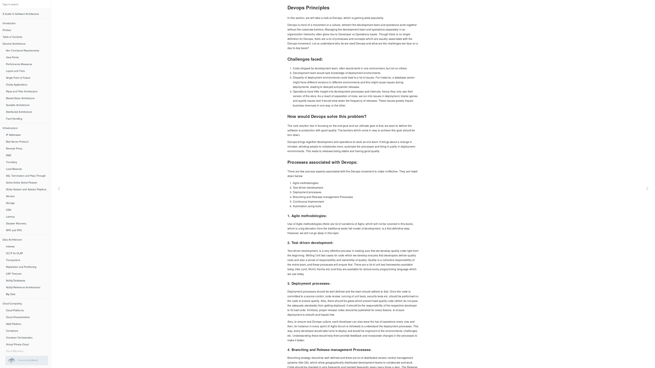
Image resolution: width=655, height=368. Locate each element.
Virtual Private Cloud (17, 344)
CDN (8, 209)
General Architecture (14, 43)
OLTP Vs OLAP (14, 253)
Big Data (11, 294)
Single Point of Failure (18, 77)
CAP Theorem (14, 273)
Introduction (9, 23)
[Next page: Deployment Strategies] (647, 188)
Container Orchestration (19, 337)
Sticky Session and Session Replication (27, 189)
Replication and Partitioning (21, 267)
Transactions (13, 260)
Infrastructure (10, 128)
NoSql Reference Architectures (23, 287)
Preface (7, 30)
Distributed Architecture (19, 111)
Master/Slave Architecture (20, 98)
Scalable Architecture (18, 105)
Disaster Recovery (16, 223)
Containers (12, 330)
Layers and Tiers (15, 71)
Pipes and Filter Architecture (22, 91)
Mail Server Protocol (17, 141)
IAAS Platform (13, 324)
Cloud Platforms (15, 310)
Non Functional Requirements (22, 50)
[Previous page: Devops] (59, 188)
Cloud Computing (12, 303)
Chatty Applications (16, 84)
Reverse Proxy (14, 148)
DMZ (8, 155)
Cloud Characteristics (18, 317)
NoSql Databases (15, 280)
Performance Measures (19, 64)
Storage (10, 203)
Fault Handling (14, 118)
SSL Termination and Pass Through (26, 175)
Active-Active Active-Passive (21, 182)
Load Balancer (14, 169)
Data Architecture (12, 239)
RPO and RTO (14, 230)
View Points (12, 57)
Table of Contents (12, 37)
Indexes (10, 246)
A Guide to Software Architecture (21, 14)
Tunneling (11, 162)
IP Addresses (13, 134)
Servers (10, 196)
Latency (10, 216)
